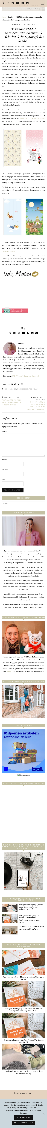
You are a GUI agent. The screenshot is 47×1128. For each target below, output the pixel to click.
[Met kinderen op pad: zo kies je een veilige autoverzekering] (23, 1057)
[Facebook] (22, 3)
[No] (43, 1113)
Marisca (16, 24)
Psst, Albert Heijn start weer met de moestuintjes (12, 401)
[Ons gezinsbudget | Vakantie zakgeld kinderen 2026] (23, 963)
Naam (4, 460)
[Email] (36, 333)
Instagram (27, 376)
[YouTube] (17, 3)
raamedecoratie (24, 389)
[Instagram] (8, 3)
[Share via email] (12, 384)
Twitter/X (19, 376)
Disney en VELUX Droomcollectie (32, 118)
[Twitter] (3, 3)
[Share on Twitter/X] (18, 384)
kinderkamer (10, 389)
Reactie (5, 431)
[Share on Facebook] (15, 384)
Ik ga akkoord (23, 1117)
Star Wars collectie (8, 251)
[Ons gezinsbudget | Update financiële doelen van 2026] (23, 1025)
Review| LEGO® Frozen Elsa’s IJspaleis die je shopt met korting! (35, 403)
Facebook (35, 376)
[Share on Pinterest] (22, 384)
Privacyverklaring (23, 1123)
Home (4, 17)
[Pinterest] (12, 3)
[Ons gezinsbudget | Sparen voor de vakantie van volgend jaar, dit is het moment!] (9, 908)
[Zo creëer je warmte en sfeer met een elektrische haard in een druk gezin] (9, 930)
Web (13, 376)
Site (3, 479)
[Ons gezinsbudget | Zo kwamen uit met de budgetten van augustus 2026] (9, 918)
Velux (35, 389)
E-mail (5, 469)
